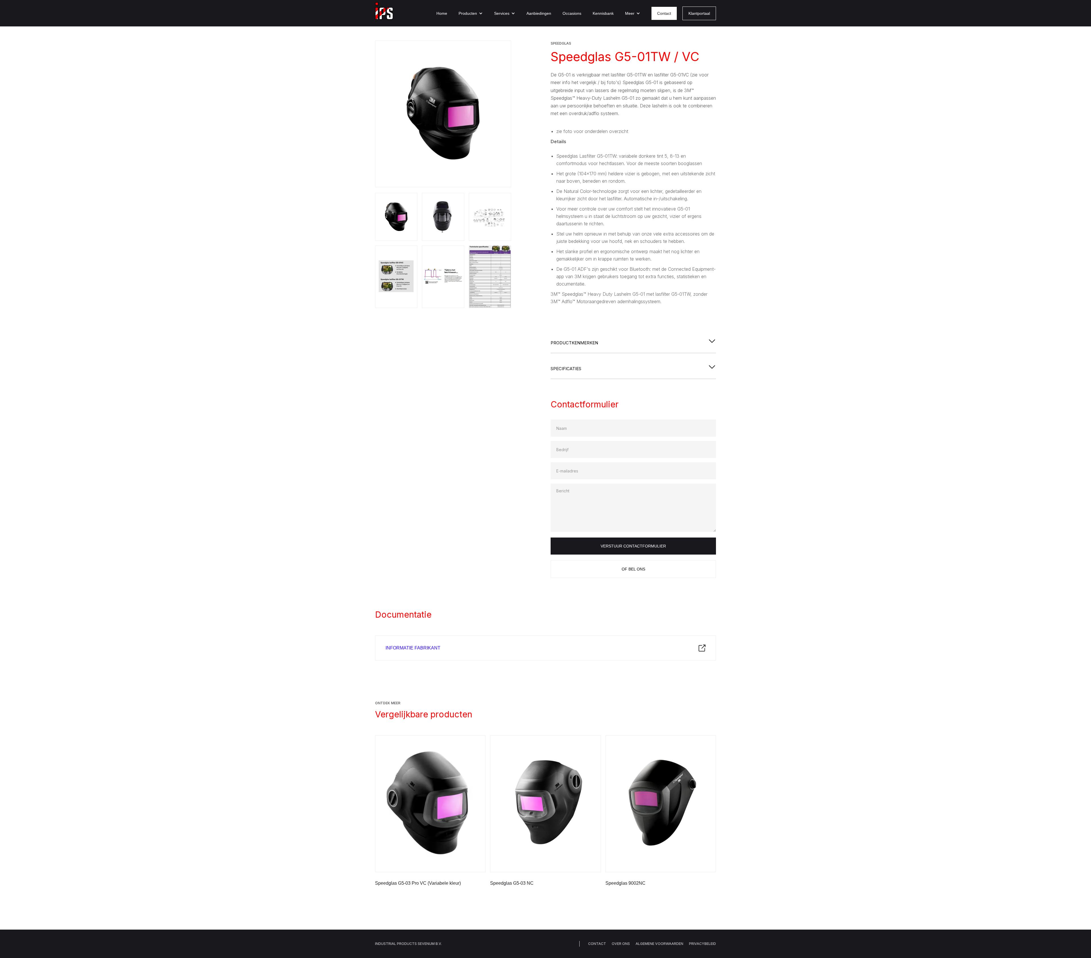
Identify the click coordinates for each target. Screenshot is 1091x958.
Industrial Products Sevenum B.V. (408, 944)
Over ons (621, 944)
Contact (664, 13)
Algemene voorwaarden (659, 944)
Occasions (572, 13)
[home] (384, 13)
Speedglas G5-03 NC (512, 883)
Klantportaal (699, 13)
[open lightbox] (443, 114)
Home (441, 13)
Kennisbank (603, 13)
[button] (470, 13)
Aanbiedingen (538, 13)
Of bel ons (633, 569)
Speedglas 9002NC (625, 883)
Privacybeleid (702, 944)
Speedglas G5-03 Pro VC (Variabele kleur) (418, 883)
